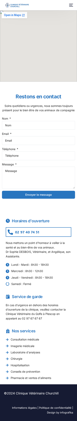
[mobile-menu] (70, 5)
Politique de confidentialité (55, 407)
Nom (5, 118)
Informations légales (24, 407)
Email (5, 133)
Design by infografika (60, 412)
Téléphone (9, 149)
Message (8, 164)
